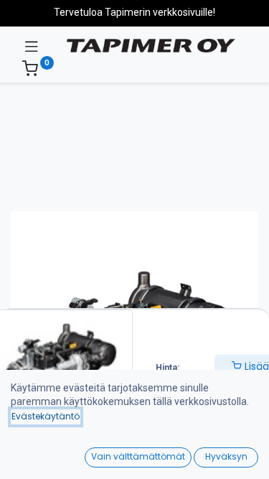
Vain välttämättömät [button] (138, 456)
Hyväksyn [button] (226, 456)
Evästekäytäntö (45, 416)
